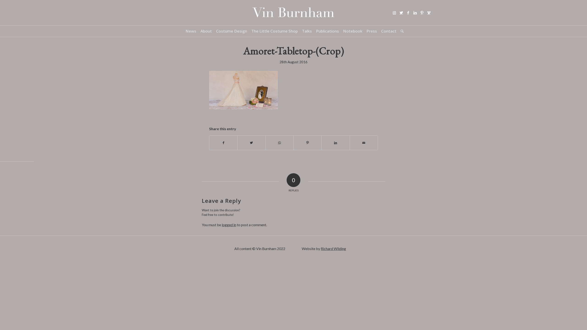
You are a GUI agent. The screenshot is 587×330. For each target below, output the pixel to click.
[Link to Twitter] (401, 12)
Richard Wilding (333, 248)
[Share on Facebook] (223, 143)
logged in (229, 225)
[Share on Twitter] (251, 143)
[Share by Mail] (364, 143)
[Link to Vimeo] (428, 12)
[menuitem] (190, 31)
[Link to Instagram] (394, 12)
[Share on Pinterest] (307, 143)
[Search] (401, 31)
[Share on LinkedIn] (335, 143)
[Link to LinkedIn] (415, 12)
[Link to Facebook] (408, 12)
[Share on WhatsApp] (280, 143)
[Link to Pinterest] (421, 12)
